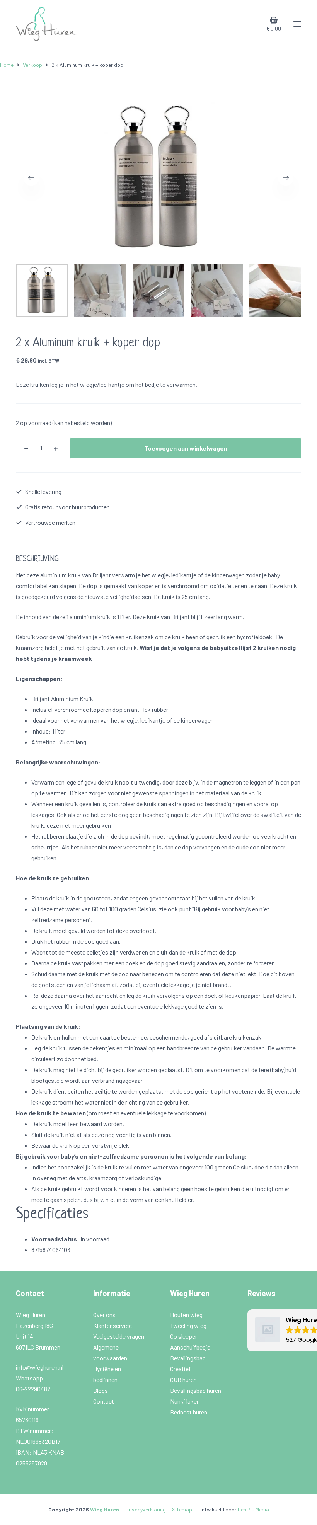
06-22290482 (33, 1388)
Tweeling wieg (189, 1325)
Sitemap (182, 1509)
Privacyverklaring (145, 1509)
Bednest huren (188, 1412)
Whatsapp (29, 1378)
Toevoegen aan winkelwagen (185, 448)
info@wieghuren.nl (40, 1367)
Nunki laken (185, 1401)
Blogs (100, 1390)
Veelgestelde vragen (119, 1336)
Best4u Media (253, 1509)
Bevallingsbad (188, 1358)
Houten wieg (187, 1314)
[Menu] (297, 24)
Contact (103, 1401)
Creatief (181, 1368)
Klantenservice (113, 1325)
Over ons (105, 1314)
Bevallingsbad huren (196, 1390)
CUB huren (184, 1379)
